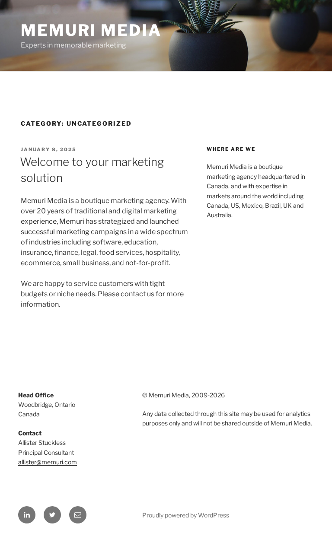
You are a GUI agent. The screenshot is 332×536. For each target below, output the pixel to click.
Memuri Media (91, 30)
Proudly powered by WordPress (185, 515)
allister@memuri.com (47, 462)
